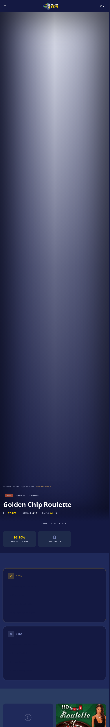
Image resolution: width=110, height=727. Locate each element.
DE (101, 6)
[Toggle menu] (5, 6)
